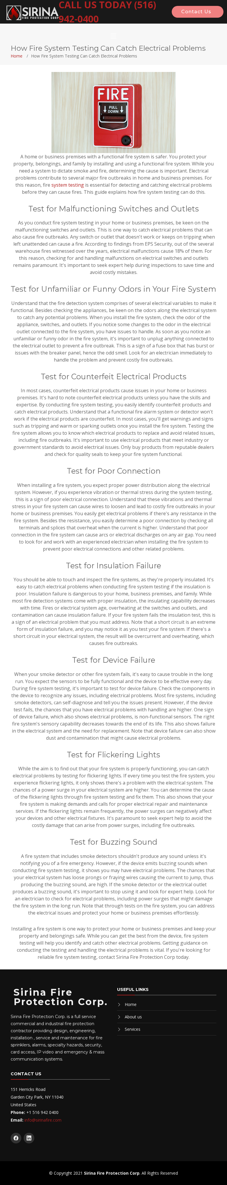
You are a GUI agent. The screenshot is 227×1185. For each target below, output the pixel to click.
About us (133, 1017)
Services (132, 1029)
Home (16, 56)
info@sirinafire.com (43, 1120)
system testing (67, 185)
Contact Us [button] (196, 11)
